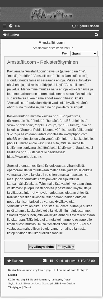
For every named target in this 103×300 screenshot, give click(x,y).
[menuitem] (14, 26)
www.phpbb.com (75, 134)
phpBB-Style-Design (62, 283)
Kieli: (65, 53)
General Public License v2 (40, 130)
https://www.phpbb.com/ (24, 157)
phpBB (50, 270)
